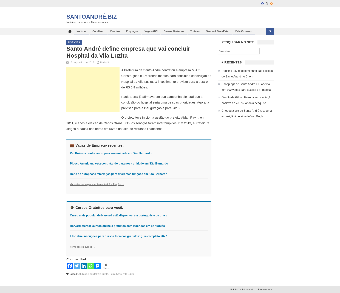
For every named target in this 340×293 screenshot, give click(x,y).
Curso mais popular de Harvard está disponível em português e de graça (118, 215)
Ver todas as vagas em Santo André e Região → (97, 184)
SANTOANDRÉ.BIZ (91, 16)
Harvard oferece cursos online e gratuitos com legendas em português (117, 225)
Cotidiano (98, 31)
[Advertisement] (93, 89)
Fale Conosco (243, 31)
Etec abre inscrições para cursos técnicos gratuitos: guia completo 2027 (118, 236)
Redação (105, 62)
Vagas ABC (151, 31)
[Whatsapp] (90, 266)
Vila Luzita (128, 274)
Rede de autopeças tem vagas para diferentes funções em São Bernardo (118, 173)
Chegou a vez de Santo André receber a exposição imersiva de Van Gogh (247, 113)
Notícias (81, 31)
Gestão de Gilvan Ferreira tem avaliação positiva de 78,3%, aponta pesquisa (247, 100)
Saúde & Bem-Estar (217, 31)
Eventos (115, 31)
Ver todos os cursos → (82, 246)
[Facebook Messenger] (97, 266)
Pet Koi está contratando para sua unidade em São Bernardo (111, 153)
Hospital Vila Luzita (98, 274)
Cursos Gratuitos (174, 31)
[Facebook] (70, 266)
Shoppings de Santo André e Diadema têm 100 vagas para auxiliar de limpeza (246, 87)
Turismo (195, 31)
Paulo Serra (116, 274)
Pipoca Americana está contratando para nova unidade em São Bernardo (119, 163)
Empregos (132, 31)
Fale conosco (265, 289)
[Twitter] (77, 266)
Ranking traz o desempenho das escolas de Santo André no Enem (247, 73)
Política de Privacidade (242, 289)
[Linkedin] (84, 266)
